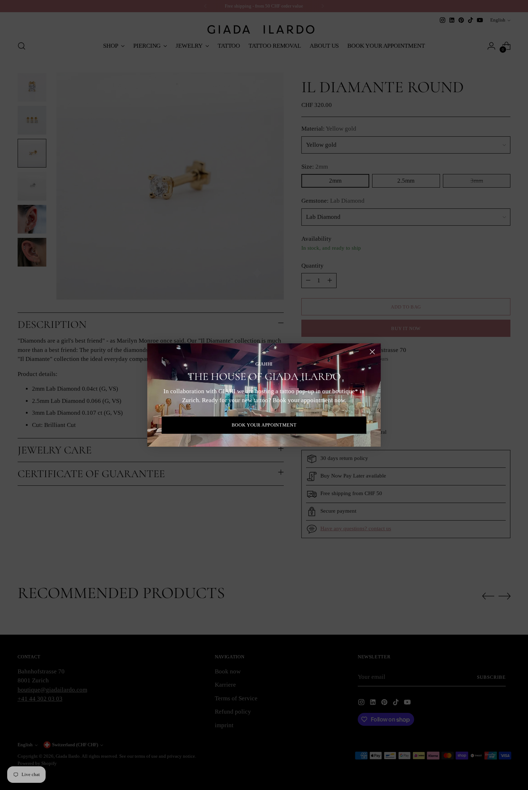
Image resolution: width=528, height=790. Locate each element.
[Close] (372, 351)
